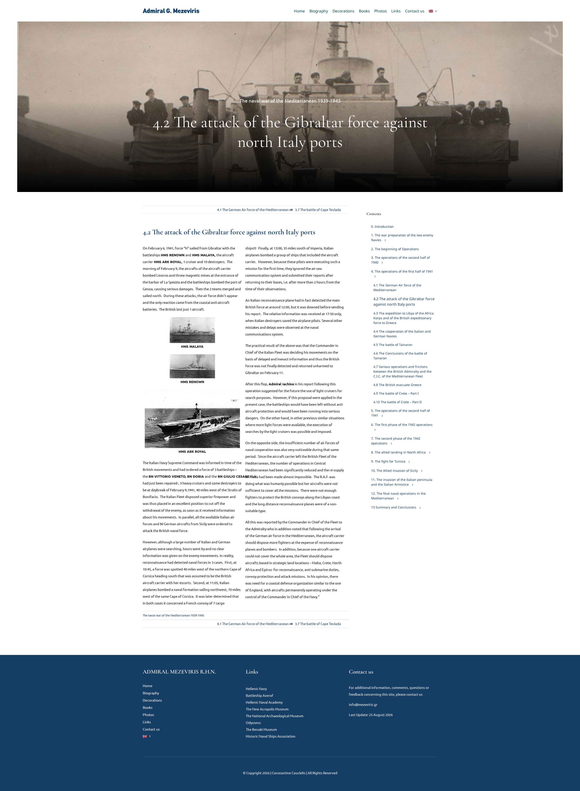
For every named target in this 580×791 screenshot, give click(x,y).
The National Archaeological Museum (274, 716)
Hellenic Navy (256, 688)
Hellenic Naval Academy (264, 702)
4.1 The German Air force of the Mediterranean (253, 209)
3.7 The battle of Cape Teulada (318, 209)
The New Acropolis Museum (267, 709)
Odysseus (253, 722)
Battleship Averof (259, 695)
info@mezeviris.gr (363, 704)
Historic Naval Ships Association (271, 736)
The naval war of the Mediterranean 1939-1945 (290, 100)
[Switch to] (433, 11)
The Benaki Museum (261, 729)
